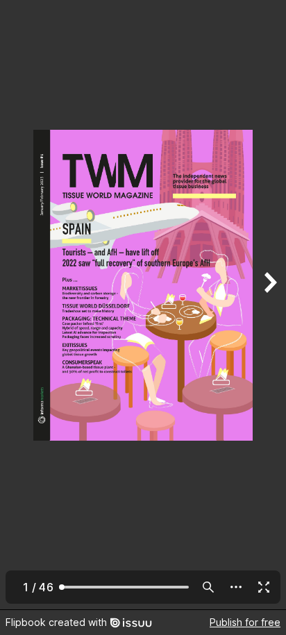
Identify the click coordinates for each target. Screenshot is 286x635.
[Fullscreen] (264, 587)
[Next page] (269, 304)
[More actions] (236, 587)
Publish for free (245, 622)
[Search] (208, 587)
